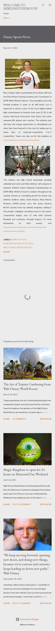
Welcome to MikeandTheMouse (20, 7)
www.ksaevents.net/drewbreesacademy (21, 140)
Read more (46, 419)
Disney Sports (19, 239)
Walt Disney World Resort (17, 247)
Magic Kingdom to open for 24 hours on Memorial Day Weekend (25, 471)
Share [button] (6, 252)
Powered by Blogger (29, 619)
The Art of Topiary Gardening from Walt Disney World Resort (27, 386)
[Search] (43, 5)
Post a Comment (21, 504)
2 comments (19, 419)
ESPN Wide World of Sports (18, 243)
